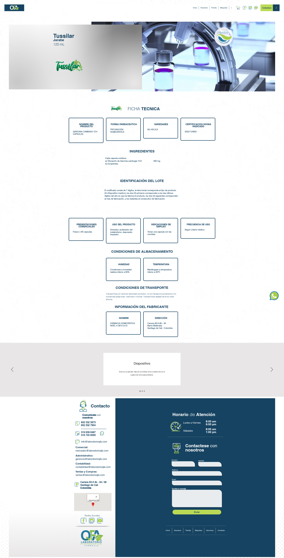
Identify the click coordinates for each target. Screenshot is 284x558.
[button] (238, 8)
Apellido (201, 461)
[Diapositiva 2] (142, 391)
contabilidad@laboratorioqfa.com (93, 467)
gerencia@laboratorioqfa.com (91, 459)
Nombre (175, 460)
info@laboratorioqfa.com (94, 441)
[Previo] (12, 369)
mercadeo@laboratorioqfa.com (92, 450)
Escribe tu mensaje (179, 489)
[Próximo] (272, 369)
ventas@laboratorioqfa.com (90, 475)
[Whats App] (274, 296)
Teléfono (175, 470)
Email (174, 479)
